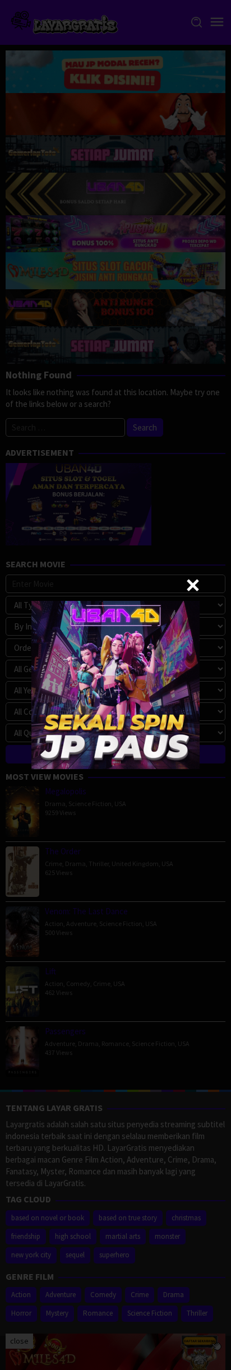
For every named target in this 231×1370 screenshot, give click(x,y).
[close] (193, 585)
